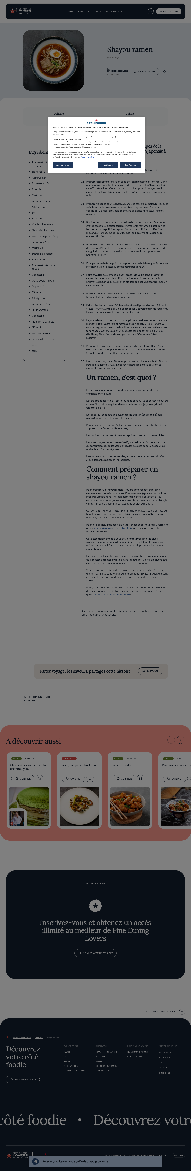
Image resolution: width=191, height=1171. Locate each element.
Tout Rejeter (108, 165)
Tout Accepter (130, 165)
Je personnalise (62, 165)
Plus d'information (87, 157)
